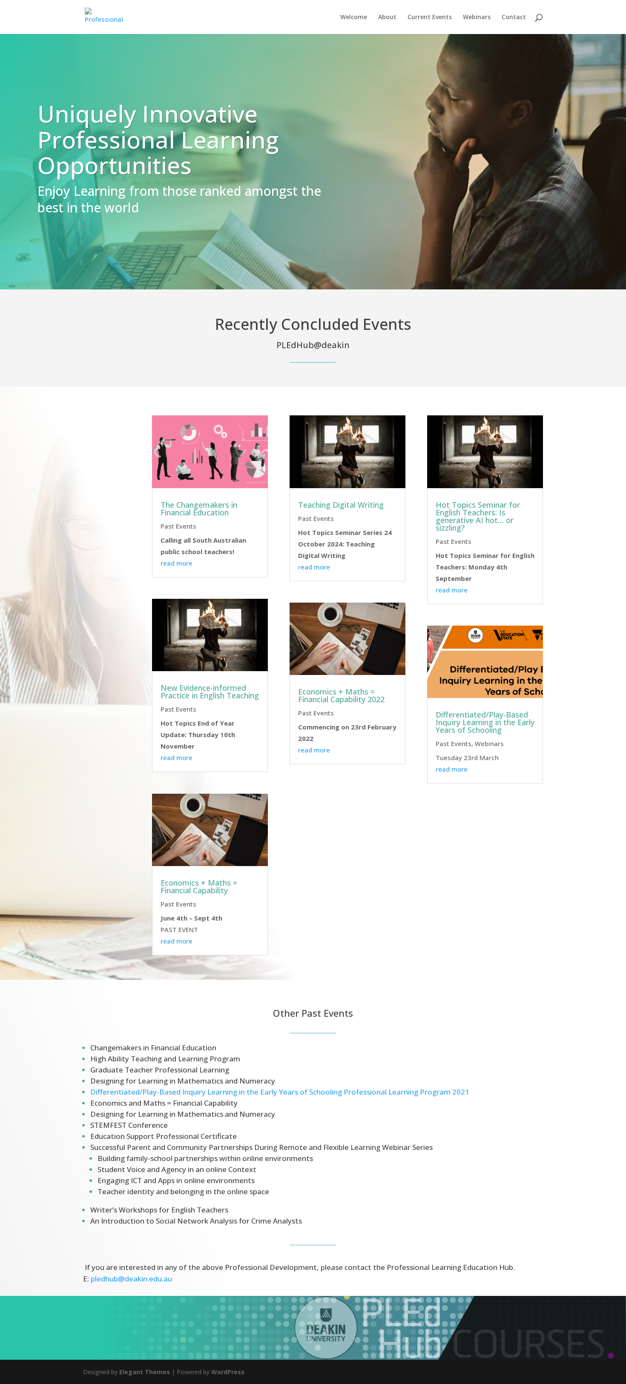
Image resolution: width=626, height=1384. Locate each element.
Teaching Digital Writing (341, 505)
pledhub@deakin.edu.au (131, 1279)
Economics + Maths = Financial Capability (199, 886)
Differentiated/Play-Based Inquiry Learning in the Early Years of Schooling (485, 722)
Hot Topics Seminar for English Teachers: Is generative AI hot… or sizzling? (478, 516)
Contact (514, 17)
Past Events (178, 526)
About (387, 17)
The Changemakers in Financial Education (199, 509)
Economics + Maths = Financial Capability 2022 (341, 695)
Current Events (430, 17)
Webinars (477, 17)
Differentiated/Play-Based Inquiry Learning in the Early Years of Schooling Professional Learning (280, 1092)
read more (176, 563)
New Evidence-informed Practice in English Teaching (210, 692)
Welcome (353, 17)
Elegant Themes (144, 1372)
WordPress (227, 1372)
